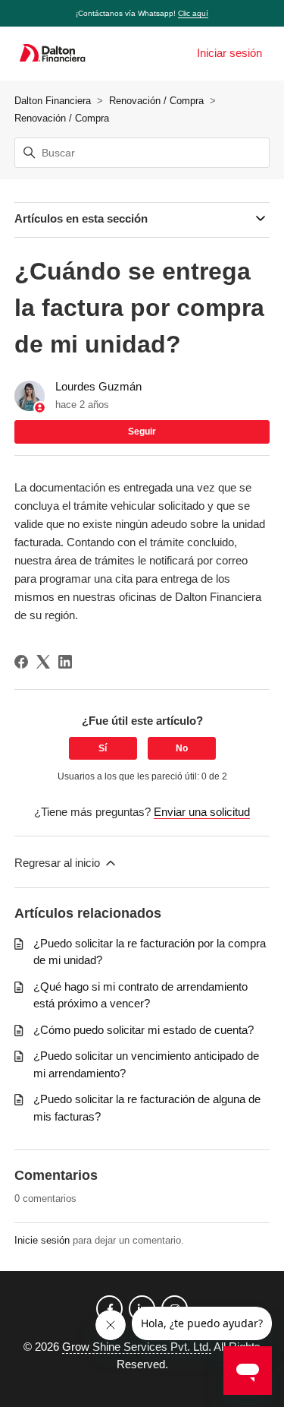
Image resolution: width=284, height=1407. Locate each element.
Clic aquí (193, 13)
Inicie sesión (42, 1240)
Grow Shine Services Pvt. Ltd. (136, 1346)
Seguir (142, 431)
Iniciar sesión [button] (229, 52)
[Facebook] (21, 662)
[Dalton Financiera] (52, 54)
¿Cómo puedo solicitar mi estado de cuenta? (143, 1029)
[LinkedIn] (65, 662)
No (182, 748)
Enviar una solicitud (202, 811)
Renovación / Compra (156, 100)
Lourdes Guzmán (98, 386)
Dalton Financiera (52, 100)
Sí (102, 748)
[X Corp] (43, 662)
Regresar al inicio (58, 862)
